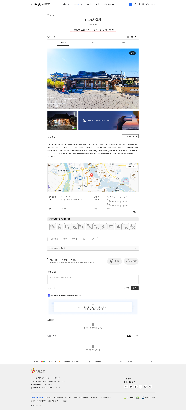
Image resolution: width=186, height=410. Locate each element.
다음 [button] (133, 79)
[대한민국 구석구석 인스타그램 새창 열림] (145, 387)
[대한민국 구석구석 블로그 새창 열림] (126, 387)
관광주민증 (110, 4)
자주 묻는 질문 (53, 401)
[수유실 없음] (118, 226)
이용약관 (48, 398)
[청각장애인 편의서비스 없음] (111, 226)
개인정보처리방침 (37, 398)
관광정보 (98, 361)
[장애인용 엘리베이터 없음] (60, 226)
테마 (89, 4)
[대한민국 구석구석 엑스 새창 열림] (141, 387)
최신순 (129, 336)
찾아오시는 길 (128, 382)
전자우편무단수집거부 (38, 401)
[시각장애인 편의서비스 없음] (103, 226)
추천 (76, 4)
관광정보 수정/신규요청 (72, 361)
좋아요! (117, 261)
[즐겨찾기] (123, 37)
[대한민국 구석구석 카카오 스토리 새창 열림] (136, 387)
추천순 (137, 336)
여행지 (52, 15)
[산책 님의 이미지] (62, 120)
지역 (97, 4)
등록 (134, 288)
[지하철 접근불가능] (81, 226)
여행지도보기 (131, 167)
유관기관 (129, 361)
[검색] (130, 4)
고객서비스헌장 (106, 398)
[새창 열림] (127, 37)
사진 (127, 288)
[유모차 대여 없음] (132, 226)
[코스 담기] (131, 37)
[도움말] (48, 288)
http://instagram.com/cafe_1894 (117, 197)
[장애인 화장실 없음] (52, 226)
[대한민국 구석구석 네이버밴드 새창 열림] (150, 387)
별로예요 (134, 261)
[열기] (136, 248)
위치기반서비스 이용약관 (62, 398)
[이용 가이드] (135, 4)
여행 (64, 4)
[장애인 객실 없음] (125, 226)
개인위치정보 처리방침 (80, 398)
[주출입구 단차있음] (74, 226)
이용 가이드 (128, 379)
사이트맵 (64, 401)
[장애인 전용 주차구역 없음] (67, 226)
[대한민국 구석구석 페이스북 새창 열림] (131, 387)
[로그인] (139, 4)
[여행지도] (143, 4)
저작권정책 (94, 398)
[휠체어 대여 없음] (96, 226)
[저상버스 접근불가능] (89, 226)
